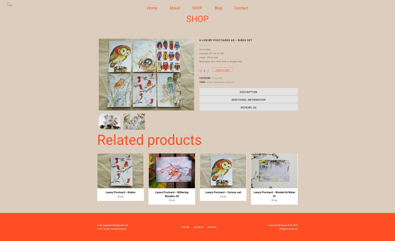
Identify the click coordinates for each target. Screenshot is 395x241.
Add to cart (222, 70)
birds (209, 82)
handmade (218, 82)
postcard (229, 82)
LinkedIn (185, 227)
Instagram (199, 227)
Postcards (217, 78)
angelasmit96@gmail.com (115, 225)
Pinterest (212, 227)
